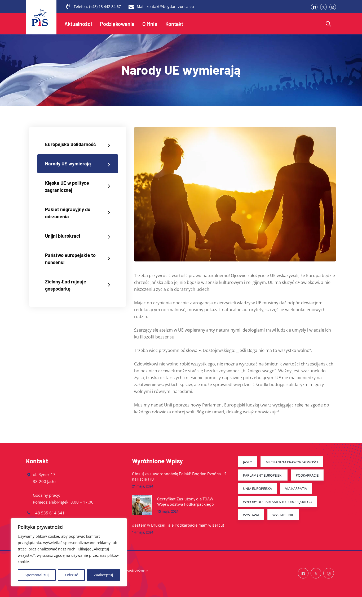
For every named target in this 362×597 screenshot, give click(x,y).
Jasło (247, 462)
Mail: (165, 6)
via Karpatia (296, 488)
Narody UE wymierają (68, 163)
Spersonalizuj (37, 574)
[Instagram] (332, 7)
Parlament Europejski (262, 475)
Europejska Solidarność (70, 144)
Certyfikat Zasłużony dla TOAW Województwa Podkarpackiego (185, 501)
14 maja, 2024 (142, 532)
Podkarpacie (307, 475)
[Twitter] (323, 7)
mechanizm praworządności (292, 462)
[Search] (328, 23)
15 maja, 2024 (167, 511)
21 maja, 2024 (142, 486)
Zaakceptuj (103, 574)
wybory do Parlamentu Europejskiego (277, 501)
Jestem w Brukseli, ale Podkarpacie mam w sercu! (178, 524)
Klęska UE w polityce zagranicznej (67, 186)
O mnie (149, 24)
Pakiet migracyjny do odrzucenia (67, 212)
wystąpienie (283, 515)
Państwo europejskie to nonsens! (70, 258)
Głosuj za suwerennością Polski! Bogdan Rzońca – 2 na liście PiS (179, 476)
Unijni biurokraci (62, 236)
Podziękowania (117, 24)
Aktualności (78, 24)
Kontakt (174, 24)
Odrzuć (71, 574)
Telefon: (97, 6)
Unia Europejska (257, 488)
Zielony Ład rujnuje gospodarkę (65, 285)
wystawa (251, 515)
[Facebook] (314, 7)
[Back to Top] (351, 588)
